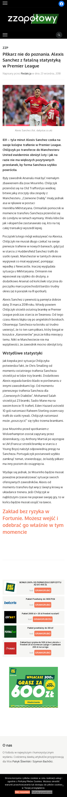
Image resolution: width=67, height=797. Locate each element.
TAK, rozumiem (22, 792)
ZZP (5, 47)
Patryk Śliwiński (22, 761)
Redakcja (26, 73)
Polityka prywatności (42, 792)
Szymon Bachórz (43, 761)
